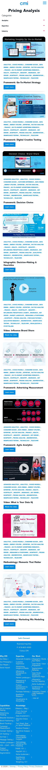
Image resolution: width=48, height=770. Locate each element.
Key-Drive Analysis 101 (23, 732)
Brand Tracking (5, 723)
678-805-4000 (25, 647)
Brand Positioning (6, 721)
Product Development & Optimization (21, 687)
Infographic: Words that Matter (39, 660)
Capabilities (5, 706)
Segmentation (38, 75)
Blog (25, 708)
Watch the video (11, 335)
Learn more (9, 87)
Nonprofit (14, 75)
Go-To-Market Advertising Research (25, 70)
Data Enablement (22, 716)
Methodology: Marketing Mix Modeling (21, 744)
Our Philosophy (5, 662)
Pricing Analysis (25, 75)
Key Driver (35, 435)
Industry (23, 73)
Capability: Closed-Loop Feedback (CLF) (39, 693)
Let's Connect (24, 638)
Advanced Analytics (11, 179)
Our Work (36, 656)
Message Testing (6, 740)
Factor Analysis (37, 67)
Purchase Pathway (35, 318)
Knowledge (20, 706)
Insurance (32, 73)
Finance (7, 70)
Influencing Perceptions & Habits (21, 673)
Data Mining (39, 182)
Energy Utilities (15, 67)
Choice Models (17, 64)
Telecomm (34, 78)
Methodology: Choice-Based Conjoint (21, 737)
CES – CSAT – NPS (7, 745)
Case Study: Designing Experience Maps (38, 674)
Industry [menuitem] (5, 31)
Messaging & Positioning (34, 315)
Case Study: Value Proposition (39, 664)
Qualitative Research (20, 695)
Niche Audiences (38, 684)
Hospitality (14, 73)
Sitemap (13, 766)
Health (14, 247)
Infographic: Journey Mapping (38, 680)
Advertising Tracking (4, 714)
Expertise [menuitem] (5, 26)
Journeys (3, 737)
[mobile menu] (44, 2)
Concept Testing (6, 731)
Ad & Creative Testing (5, 709)
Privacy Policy (23, 766)
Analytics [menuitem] (5, 20)
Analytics (7, 64)
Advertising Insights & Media (22, 667)
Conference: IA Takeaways (37, 688)
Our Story (3, 659)
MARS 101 (20, 748)
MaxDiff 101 (21, 751)
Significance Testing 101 (20, 758)
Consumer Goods (31, 64)
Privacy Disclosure (36, 766)
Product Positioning (4, 749)
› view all (35, 698)
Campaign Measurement (5, 727)
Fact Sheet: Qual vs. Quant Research (23, 724)
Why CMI (3, 656)
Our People (4, 665)
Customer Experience (26, 182)
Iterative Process (22, 728)
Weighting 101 (21, 762)
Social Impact (5, 668)
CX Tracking (4, 734)
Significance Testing (30, 195)
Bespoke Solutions (7, 718)
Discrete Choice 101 (22, 720)
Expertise (26, 67)
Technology (24, 78)
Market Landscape (17, 315)
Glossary (19, 708)
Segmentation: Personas (37, 669)
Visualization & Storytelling (21, 700)
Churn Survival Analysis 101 (21, 712)
